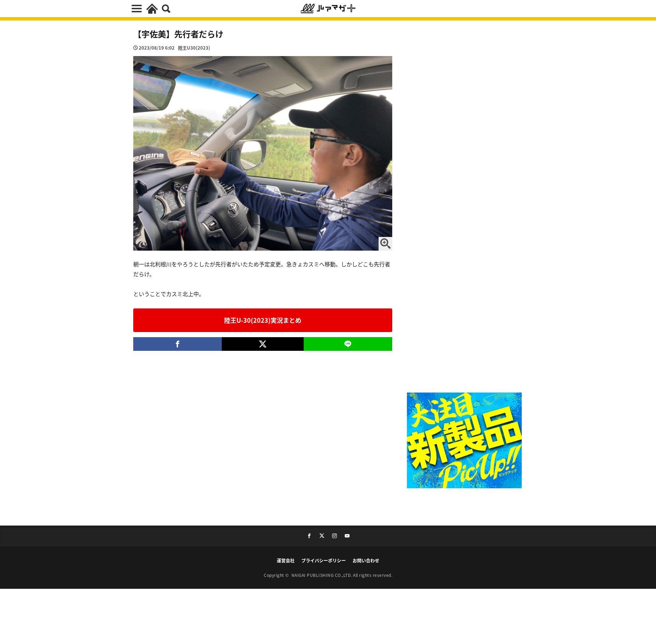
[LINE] (348, 344)
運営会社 (286, 560)
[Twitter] (262, 344)
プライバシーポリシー (323, 560)
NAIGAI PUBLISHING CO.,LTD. (322, 575)
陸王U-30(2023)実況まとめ (262, 320)
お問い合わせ (366, 560)
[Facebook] (177, 344)
